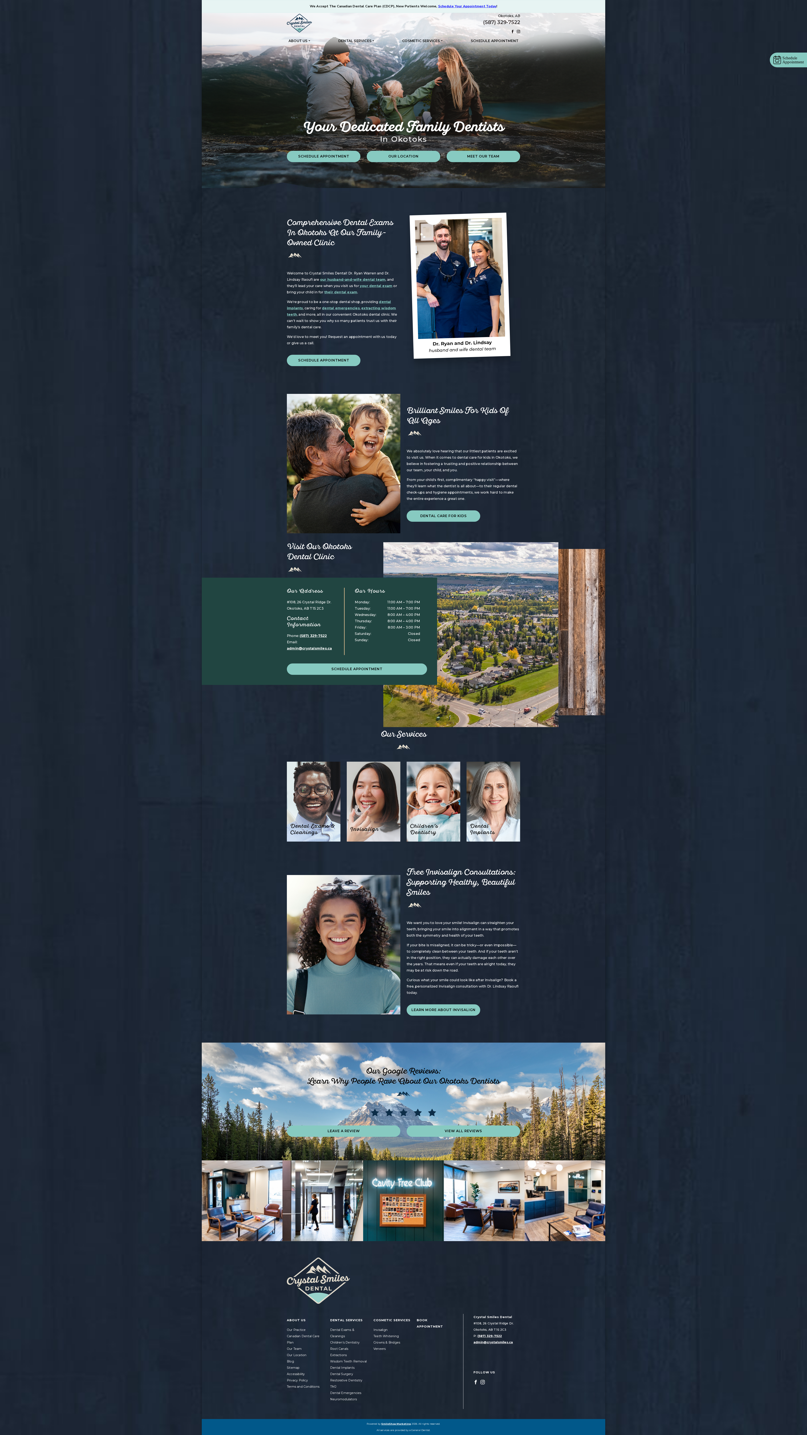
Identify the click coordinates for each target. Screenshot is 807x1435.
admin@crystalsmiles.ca (309, 648)
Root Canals (339, 1349)
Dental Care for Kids (443, 516)
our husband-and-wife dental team (352, 280)
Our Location (403, 156)
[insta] (518, 31)
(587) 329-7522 (501, 22)
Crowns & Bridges (386, 1342)
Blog (290, 1361)
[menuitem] (299, 41)
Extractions (338, 1355)
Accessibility (296, 1374)
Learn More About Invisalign (443, 1010)
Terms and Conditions (303, 1387)
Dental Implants (342, 1368)
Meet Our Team (483, 156)
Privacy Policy (297, 1380)
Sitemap (293, 1368)
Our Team (294, 1349)
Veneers (379, 1349)
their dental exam (340, 292)
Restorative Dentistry (346, 1380)
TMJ (333, 1387)
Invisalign (380, 1330)
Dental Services (355, 41)
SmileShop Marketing (396, 1423)
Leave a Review (344, 1131)
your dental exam (376, 286)
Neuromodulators (343, 1399)
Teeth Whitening (386, 1336)
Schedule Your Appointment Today (467, 6)
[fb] (512, 31)
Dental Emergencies (345, 1393)
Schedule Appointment (494, 41)
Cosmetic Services (421, 41)
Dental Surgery (341, 1374)
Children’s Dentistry (345, 1342)
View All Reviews (463, 1131)
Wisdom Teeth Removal (348, 1361)
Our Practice (296, 1330)
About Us (298, 41)
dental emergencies (341, 308)
